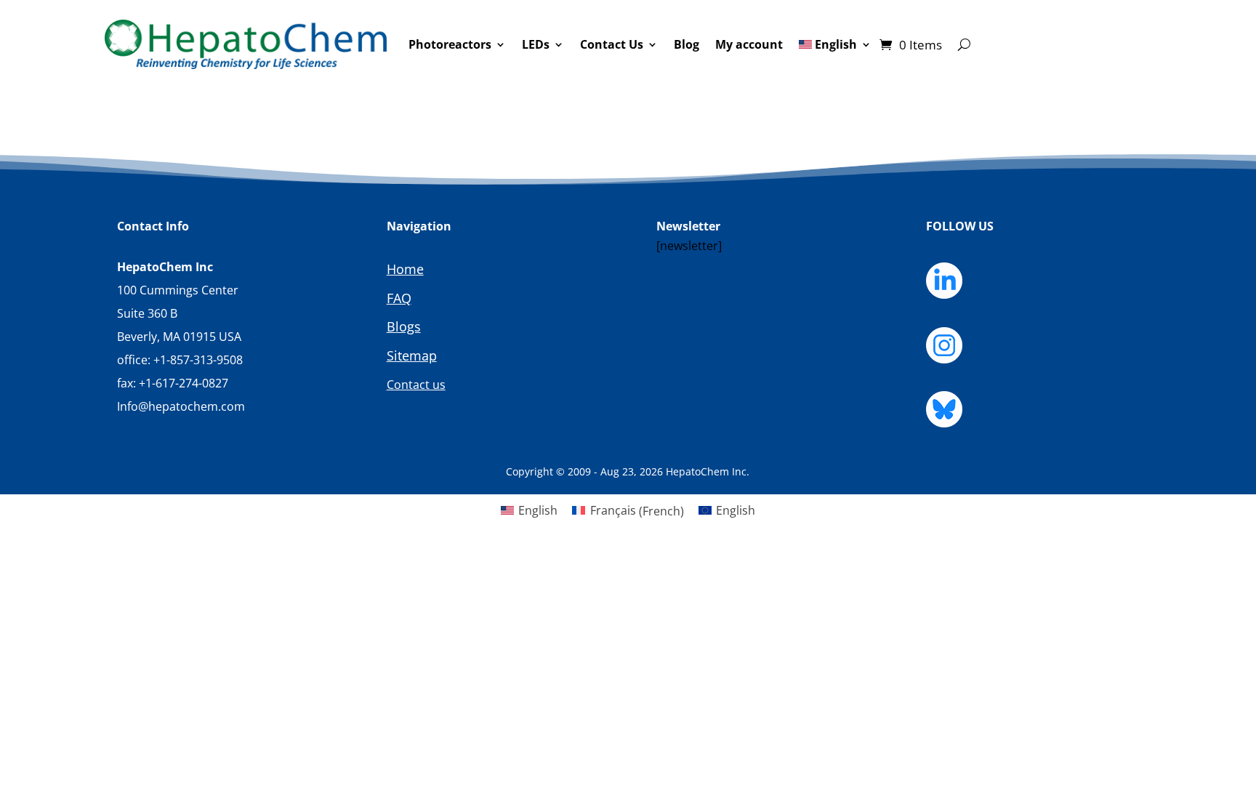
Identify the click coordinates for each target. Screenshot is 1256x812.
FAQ (399, 298)
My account (749, 44)
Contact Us (611, 44)
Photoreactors (449, 44)
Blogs (404, 326)
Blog (686, 44)
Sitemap (412, 355)
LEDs (536, 44)
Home (405, 269)
